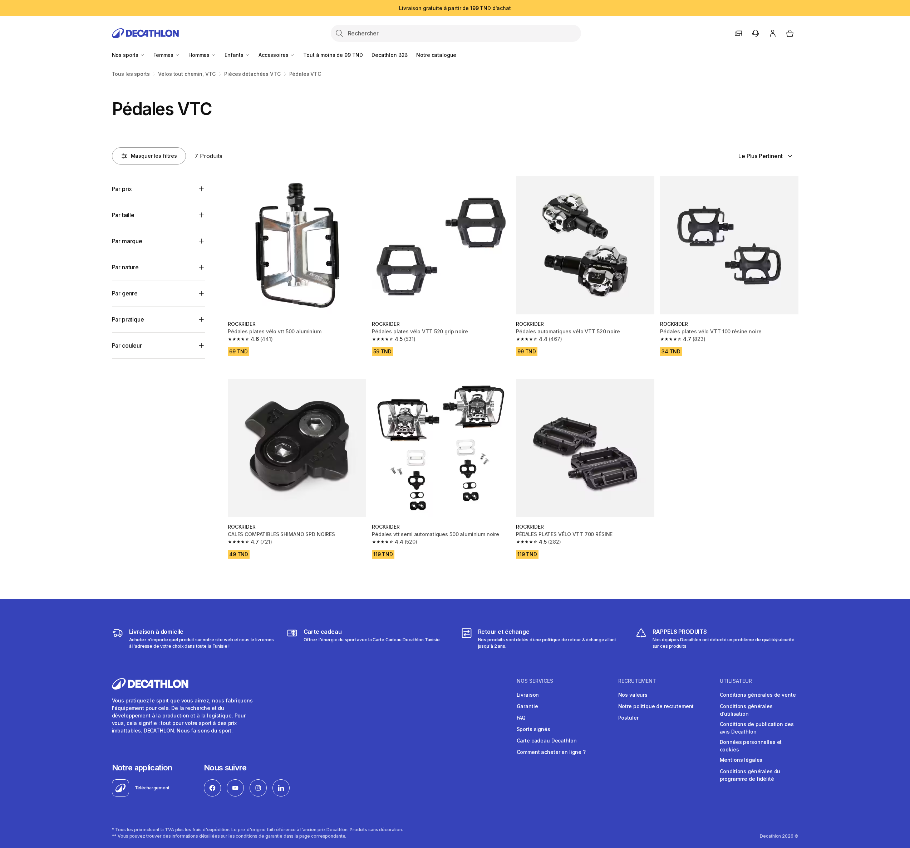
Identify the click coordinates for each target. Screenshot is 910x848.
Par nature (125, 267)
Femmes (164, 55)
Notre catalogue (436, 55)
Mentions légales (741, 760)
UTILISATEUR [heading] (736, 681)
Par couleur (127, 345)
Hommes (199, 55)
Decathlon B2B (390, 55)
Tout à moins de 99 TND (333, 55)
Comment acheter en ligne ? (551, 752)
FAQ (521, 718)
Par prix (122, 188)
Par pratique (128, 319)
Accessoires (274, 55)
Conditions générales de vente (758, 695)
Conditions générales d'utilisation (746, 710)
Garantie (527, 706)
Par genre (125, 293)
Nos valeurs (633, 695)
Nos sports (126, 55)
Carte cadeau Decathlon (547, 740)
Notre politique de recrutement (656, 706)
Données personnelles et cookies (751, 746)
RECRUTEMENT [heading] (637, 681)
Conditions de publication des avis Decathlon (757, 728)
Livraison (528, 695)
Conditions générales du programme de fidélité (750, 775)
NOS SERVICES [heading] (535, 681)
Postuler (628, 718)
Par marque (127, 241)
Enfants (235, 55)
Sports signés (533, 729)
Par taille (123, 215)
